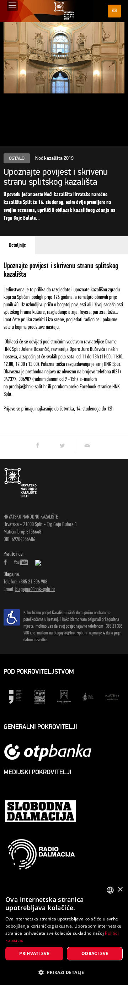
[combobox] (110, 890)
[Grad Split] (39, 696)
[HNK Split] (64, 10)
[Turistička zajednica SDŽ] (112, 696)
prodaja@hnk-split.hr (28, 386)
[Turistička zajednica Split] (88, 696)
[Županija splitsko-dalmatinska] (64, 696)
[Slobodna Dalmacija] (41, 812)
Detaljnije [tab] (17, 245)
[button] (64, 972)
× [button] (120, 889)
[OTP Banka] (52, 752)
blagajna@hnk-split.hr (35, 589)
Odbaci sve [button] (94, 953)
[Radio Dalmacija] (41, 854)
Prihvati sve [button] (34, 953)
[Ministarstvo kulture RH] (15, 696)
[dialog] (64, 933)
